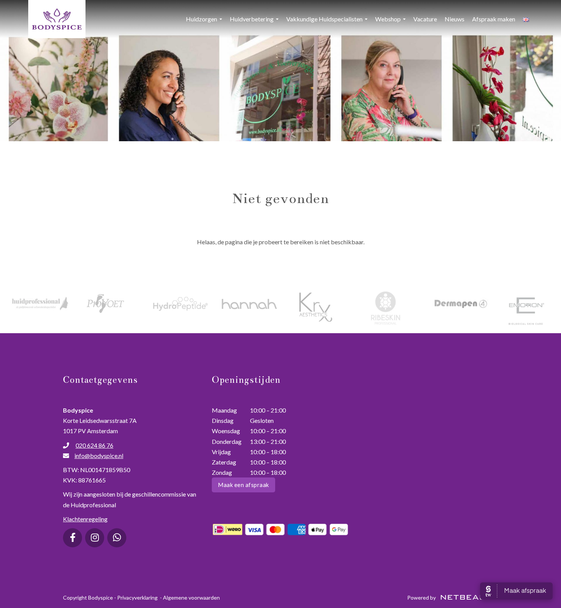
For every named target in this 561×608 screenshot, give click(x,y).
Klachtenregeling (85, 519)
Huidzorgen (201, 19)
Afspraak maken (493, 19)
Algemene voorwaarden (191, 597)
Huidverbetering (252, 19)
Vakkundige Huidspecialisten (324, 19)
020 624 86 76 (94, 445)
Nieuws (454, 19)
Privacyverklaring (137, 597)
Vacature (425, 19)
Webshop (388, 19)
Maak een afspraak (243, 484)
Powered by (422, 597)
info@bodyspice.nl (98, 455)
